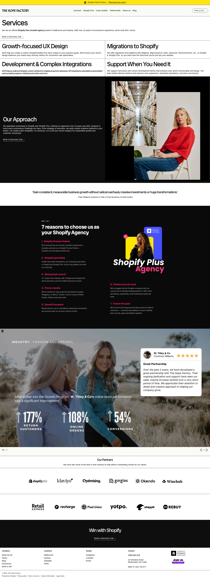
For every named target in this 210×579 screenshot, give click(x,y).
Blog (4, 561)
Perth (46, 564)
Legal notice (60, 576)
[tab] (3, 449)
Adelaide (48, 561)
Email (88, 561)
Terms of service (33, 576)
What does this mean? (117, 2)
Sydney (47, 558)
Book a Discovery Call (11, 37)
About (4, 558)
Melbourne (48, 555)
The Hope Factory (14, 573)
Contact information (48, 576)
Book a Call (199, 10)
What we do (7, 555)
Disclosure (6, 564)
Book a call (7, 566)
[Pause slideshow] (2, 331)
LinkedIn (89, 558)
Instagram (90, 555)
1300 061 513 (134, 555)
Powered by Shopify (9, 576)
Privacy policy (22, 576)
